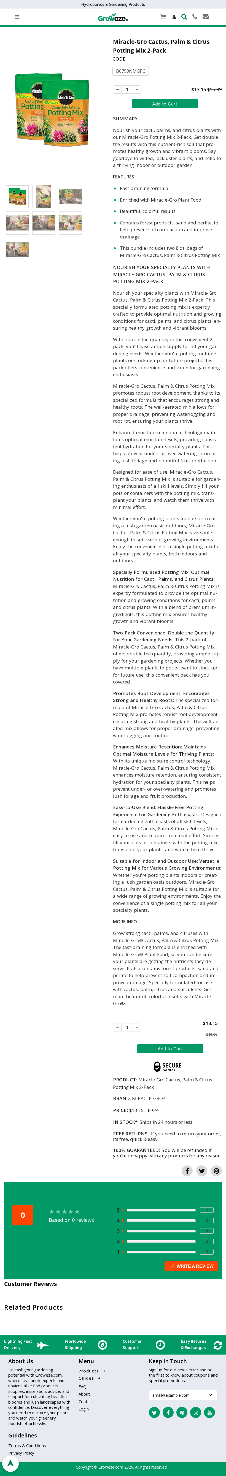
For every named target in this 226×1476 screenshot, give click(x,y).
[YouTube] (209, 1412)
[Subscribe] (211, 1395)
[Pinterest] (181, 1412)
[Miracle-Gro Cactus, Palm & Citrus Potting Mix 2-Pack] (52, 109)
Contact (86, 1401)
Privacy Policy (21, 1453)
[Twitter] (154, 1412)
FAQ (83, 1386)
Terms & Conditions (27, 1445)
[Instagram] (195, 1412)
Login (84, 1409)
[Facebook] (168, 1412)
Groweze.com (110, 1467)
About (84, 1394)
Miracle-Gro (147, 1098)
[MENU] (17, 17)
